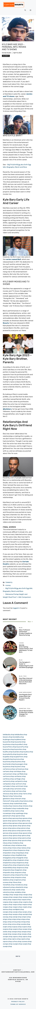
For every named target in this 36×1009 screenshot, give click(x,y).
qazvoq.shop (17, 818)
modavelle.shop (22, 808)
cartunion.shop (20, 789)
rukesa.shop (26, 848)
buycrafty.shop (22, 747)
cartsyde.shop (8, 789)
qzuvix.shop (26, 840)
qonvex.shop (8, 833)
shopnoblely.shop (9, 868)
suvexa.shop (7, 882)
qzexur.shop (17, 838)
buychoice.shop (9, 744)
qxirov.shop (26, 835)
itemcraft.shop (8, 801)
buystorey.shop (9, 762)
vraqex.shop (7, 907)
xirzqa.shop (25, 922)
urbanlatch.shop (21, 887)
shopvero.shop (20, 872)
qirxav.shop (26, 826)
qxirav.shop (17, 835)
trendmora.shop (21, 885)
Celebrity (6, 56)
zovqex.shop (7, 937)
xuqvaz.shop (17, 927)
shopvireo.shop (8, 877)
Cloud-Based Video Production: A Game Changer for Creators (26, 713)
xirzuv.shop (16, 924)
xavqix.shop (17, 912)
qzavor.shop (7, 838)
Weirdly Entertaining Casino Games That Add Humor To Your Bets (26, 648)
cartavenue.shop (21, 769)
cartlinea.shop (8, 779)
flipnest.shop (8, 796)
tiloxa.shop (17, 882)
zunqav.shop (7, 944)
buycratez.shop (20, 749)
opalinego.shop (22, 813)
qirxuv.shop (16, 828)
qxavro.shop (7, 835)
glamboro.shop (8, 799)
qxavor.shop (27, 833)
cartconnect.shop (10, 774)
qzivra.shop (26, 838)
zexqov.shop (16, 934)
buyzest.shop (20, 766)
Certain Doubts (6, 53)
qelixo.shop (26, 821)
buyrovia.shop (18, 759)
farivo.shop (27, 794)
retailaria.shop (17, 843)
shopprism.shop (20, 870)
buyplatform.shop (20, 757)
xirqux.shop (25, 919)
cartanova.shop (9, 769)
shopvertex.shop (21, 875)
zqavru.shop (17, 937)
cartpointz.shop (21, 781)
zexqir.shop (7, 934)
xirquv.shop (16, 919)
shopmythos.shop (10, 865)
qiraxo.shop (17, 826)
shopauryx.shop (23, 850)
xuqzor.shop (17, 929)
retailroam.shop (9, 845)
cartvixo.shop (21, 791)
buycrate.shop (8, 749)
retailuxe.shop (20, 845)
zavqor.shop (27, 929)
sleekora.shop (8, 880)
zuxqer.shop (17, 944)
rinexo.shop (16, 848)
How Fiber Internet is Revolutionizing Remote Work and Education (25, 680)
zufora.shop (17, 941)
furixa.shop (17, 796)
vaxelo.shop (20, 890)
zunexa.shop (27, 941)
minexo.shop (27, 806)
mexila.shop (7, 806)
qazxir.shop (7, 821)
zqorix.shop (25, 939)
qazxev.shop (27, 818)
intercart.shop (20, 799)
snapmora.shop (20, 880)
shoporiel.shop (8, 870)
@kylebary (7, 409)
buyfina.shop (8, 752)
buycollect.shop (21, 744)
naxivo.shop (19, 811)
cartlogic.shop (19, 779)
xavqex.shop (7, 912)
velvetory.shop (8, 892)
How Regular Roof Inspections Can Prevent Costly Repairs (25, 697)
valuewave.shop (9, 890)
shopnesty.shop (23, 865)
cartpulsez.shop (9, 784)
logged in (16, 608)
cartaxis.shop (8, 771)
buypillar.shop (8, 757)
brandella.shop (18, 737)
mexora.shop (17, 806)
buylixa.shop (28, 752)
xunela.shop (25, 924)
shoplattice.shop (9, 863)
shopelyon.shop (9, 855)
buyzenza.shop (8, 766)
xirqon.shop (26, 917)
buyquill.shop (8, 759)
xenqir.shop (17, 917)
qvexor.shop (17, 833)
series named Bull (13, 259)
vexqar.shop (18, 895)
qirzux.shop (16, 831)
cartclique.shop (19, 771)
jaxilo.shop (19, 801)
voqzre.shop (27, 902)
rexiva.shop (7, 848)
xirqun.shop (7, 919)
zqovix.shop (7, 941)
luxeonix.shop (8, 803)
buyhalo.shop (18, 752)
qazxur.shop (16, 821)
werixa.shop (7, 909)
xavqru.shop (27, 912)
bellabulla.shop (8, 734)
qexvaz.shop (27, 823)
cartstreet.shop (21, 786)
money (8, 585)
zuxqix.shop (7, 946)
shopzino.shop (20, 877)
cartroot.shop (21, 784)
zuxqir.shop (26, 944)
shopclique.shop (22, 853)
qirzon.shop (25, 828)
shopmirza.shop (22, 863)
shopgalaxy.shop (9, 858)
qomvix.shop (26, 831)
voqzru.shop (7, 904)
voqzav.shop (26, 899)
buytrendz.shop (9, 764)
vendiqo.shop (8, 895)
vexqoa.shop (8, 897)
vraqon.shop (17, 907)
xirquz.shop (7, 922)
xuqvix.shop (26, 927)
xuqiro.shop (7, 927)
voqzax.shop (7, 902)
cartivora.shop (8, 776)
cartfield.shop (22, 774)
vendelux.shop (20, 892)
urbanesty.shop (9, 887)
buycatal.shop (20, 742)
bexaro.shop (7, 737)
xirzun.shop (7, 924)
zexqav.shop (26, 932)
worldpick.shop (18, 909)
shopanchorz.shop (10, 850)
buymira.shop (22, 754)
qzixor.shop (7, 840)
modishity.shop (8, 811)
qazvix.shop (7, 818)
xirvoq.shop (16, 922)
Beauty (6, 323)
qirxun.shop (7, 828)
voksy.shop (7, 899)
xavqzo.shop (17, 914)
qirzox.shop (7, 831)
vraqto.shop (27, 907)
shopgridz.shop (22, 858)
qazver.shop (20, 816)
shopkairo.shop (23, 860)
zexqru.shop (26, 934)
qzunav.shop (17, 840)
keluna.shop (28, 801)
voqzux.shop (27, 904)
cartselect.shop (9, 786)
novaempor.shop (9, 813)
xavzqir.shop (27, 914)
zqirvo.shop (16, 939)
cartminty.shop (8, 781)
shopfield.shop (20, 855)
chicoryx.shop (8, 794)
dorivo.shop (18, 794)
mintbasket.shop (9, 808)
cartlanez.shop (20, 776)
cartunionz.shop (9, 791)
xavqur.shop (7, 914)
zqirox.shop (27, 937)
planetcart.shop (9, 816)
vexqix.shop (27, 895)
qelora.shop (7, 823)
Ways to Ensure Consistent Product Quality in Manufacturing (25, 632)
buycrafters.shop (9, 747)
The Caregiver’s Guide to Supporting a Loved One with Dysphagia (26, 664)
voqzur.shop (17, 904)
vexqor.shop (17, 897)
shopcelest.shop (9, 853)
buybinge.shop (8, 739)
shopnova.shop (22, 868)
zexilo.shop (7, 932)
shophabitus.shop (10, 860)
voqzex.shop (17, 902)
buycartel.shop (8, 742)
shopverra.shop (9, 875)
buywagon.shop (21, 764)
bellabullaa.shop (21, 734)
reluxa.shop (7, 843)
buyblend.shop (20, 739)
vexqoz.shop (27, 897)
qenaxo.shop (17, 823)
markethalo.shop (20, 803)
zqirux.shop (7, 939)
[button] (25, 10)
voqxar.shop (16, 899)
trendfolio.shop (9, 885)
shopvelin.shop (8, 872)
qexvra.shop (7, 826)
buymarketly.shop (10, 754)
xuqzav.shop (7, 929)
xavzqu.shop (7, 917)
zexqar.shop (16, 932)
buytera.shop (20, 762)
